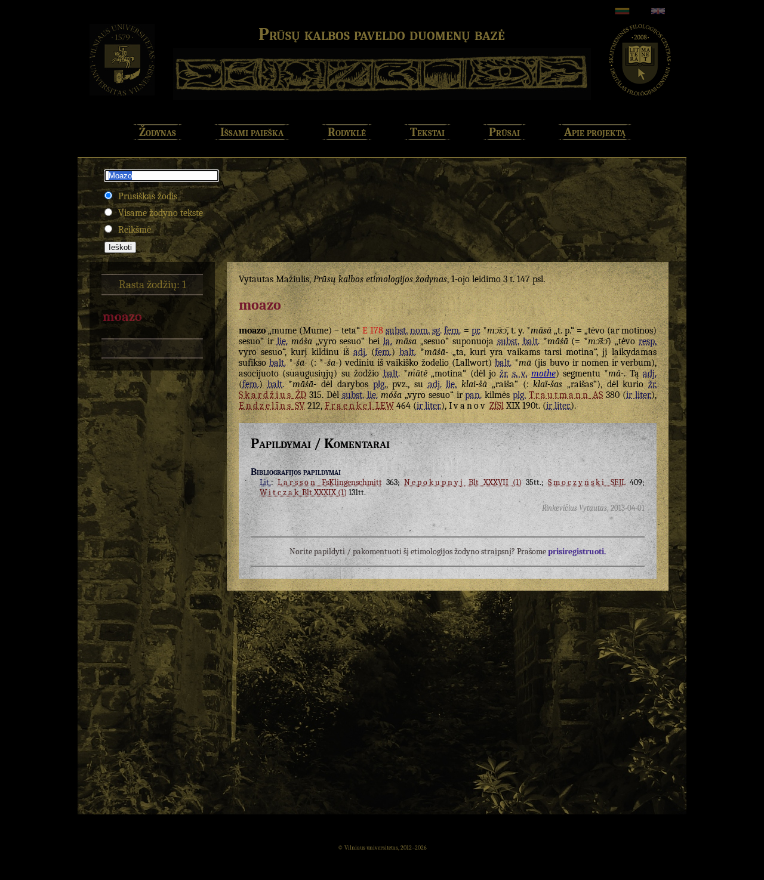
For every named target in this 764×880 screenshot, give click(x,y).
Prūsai (504, 132)
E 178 (372, 330)
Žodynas (157, 132)
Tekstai (427, 132)
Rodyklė (347, 132)
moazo (122, 317)
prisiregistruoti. (577, 551)
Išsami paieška (252, 132)
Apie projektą (595, 132)
